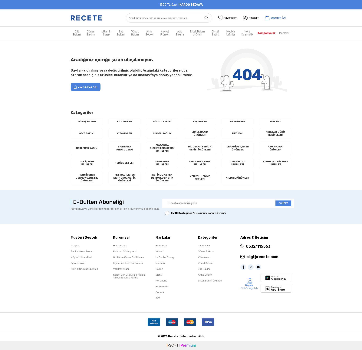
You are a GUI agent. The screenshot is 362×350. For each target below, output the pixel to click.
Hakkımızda (120, 245)
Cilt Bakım (77, 33)
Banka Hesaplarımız (82, 251)
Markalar (284, 33)
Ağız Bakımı (180, 33)
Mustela (160, 263)
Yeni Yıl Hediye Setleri (200, 178)
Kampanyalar (266, 33)
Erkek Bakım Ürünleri (197, 33)
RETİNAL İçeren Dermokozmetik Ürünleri (124, 177)
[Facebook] (244, 267)
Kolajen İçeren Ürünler (199, 163)
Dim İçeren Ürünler (87, 163)
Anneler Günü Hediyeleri (275, 133)
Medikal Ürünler (230, 33)
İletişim (75, 245)
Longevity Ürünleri (237, 163)
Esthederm (162, 286)
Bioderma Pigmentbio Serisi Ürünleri (162, 148)
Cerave (160, 292)
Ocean (159, 269)
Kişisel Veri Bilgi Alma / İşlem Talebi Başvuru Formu (129, 276)
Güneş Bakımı (91, 33)
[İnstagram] (251, 267)
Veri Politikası (121, 269)
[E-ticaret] (181, 345)
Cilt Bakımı (124, 121)
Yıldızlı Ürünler (237, 177)
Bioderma (161, 245)
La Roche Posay (165, 257)
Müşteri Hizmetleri (81, 257)
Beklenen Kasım (86, 148)
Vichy (159, 274)
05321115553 (258, 246)
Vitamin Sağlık (106, 33)
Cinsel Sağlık (215, 33)
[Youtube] (259, 267)
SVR (158, 298)
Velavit (159, 251)
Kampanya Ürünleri (162, 163)
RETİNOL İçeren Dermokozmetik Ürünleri (162, 177)
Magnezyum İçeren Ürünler (275, 163)
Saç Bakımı (121, 33)
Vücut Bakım (135, 33)
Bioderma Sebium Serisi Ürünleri (200, 148)
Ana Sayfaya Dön (87, 87)
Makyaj (275, 121)
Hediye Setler (124, 162)
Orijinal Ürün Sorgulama (84, 269)
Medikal (237, 133)
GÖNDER (283, 203)
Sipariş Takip (78, 263)
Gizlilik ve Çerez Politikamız (128, 257)
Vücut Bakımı (162, 121)
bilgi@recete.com (262, 256)
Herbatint (161, 280)
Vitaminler (124, 133)
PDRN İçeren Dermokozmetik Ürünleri (87, 177)
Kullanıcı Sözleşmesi (124, 251)
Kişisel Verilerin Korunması (128, 263)
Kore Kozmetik (247, 33)
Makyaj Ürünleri (164, 33)
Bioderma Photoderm (124, 148)
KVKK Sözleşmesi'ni (183, 213)
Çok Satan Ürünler (275, 148)
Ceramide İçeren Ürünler (237, 148)
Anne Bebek (149, 33)
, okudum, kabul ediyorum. (198, 213)
